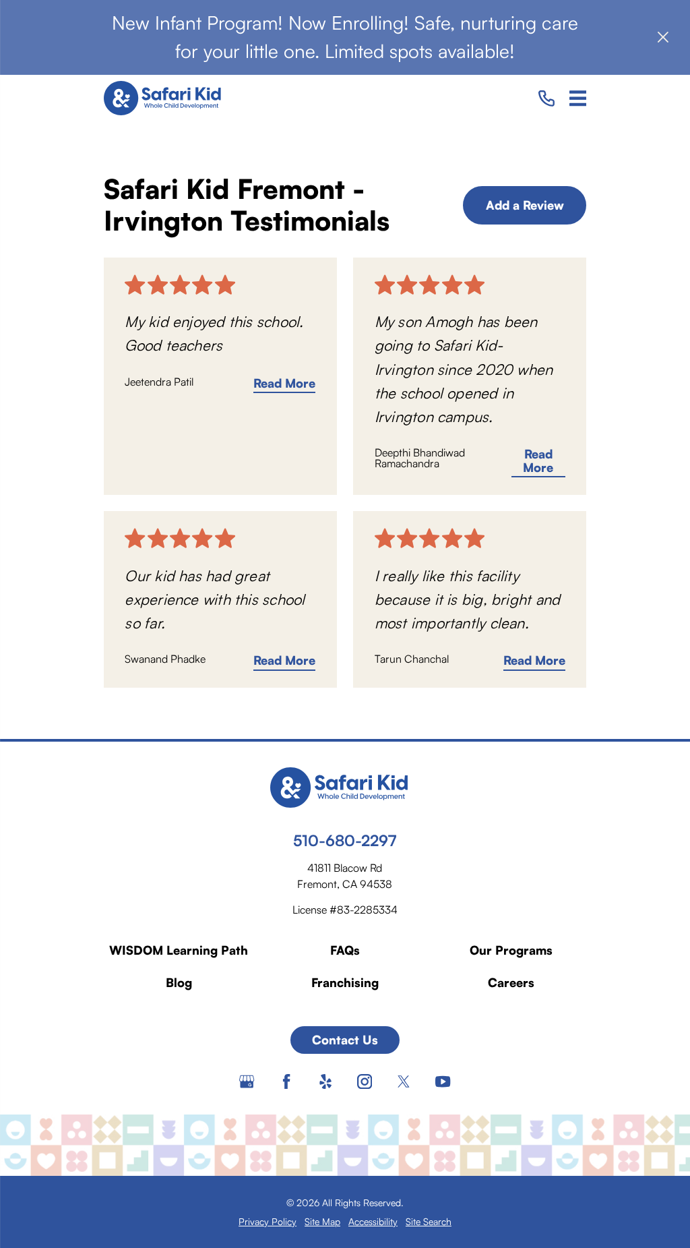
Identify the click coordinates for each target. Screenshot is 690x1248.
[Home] (167, 98)
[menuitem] (267, 1221)
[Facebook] (286, 1081)
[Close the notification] (663, 37)
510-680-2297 (344, 840)
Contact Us (345, 1039)
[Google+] (246, 1081)
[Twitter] (403, 1081)
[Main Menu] (578, 98)
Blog (179, 982)
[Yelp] (325, 1081)
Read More (284, 383)
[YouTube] (442, 1081)
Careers (511, 982)
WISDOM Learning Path (178, 950)
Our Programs (511, 950)
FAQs (345, 950)
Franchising (345, 982)
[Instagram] (364, 1081)
